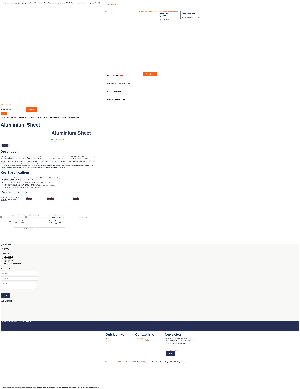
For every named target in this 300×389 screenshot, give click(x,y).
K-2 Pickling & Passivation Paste (116, 99)
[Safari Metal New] (6, 104)
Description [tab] (5, 145)
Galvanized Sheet (119, 91)
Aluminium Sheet (11, 220)
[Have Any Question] (154, 15)
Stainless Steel (111, 83)
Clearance (117, 75)
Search (3, 109)
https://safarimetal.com (10, 264)
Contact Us (7, 249)
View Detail (4, 200)
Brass (129, 83)
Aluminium (122, 83)
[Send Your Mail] (176, 15)
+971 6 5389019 (8, 258)
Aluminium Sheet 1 (83, 217)
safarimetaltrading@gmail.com (12, 263)
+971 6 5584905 (8, 257)
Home (109, 75)
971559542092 (8, 261)
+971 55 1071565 (9, 260)
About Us (6, 248)
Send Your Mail (188, 14)
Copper (109, 91)
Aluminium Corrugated (58, 217)
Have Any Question (163, 15)
